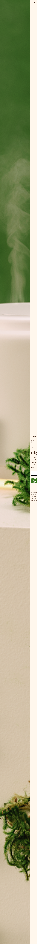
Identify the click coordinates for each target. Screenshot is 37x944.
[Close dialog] (34, 2)
